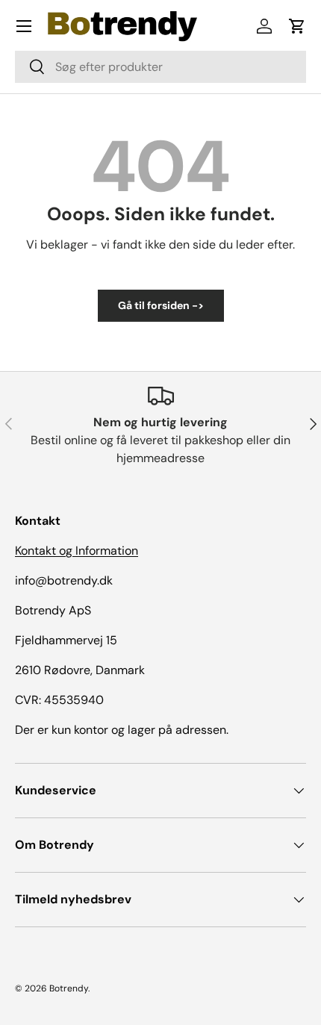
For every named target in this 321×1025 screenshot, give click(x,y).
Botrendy (68, 988)
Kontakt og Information (76, 550)
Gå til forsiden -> (161, 305)
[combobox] (160, 67)
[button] (297, 26)
